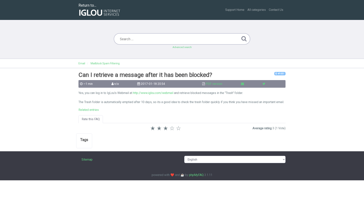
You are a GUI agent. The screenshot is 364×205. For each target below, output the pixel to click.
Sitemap (87, 159)
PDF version (214, 84)
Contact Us (276, 10)
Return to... (87, 5)
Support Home (234, 10)
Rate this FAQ (91, 119)
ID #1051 (280, 73)
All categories (256, 10)
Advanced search (182, 47)
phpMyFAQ (196, 175)
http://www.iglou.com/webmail (153, 93)
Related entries (88, 110)
